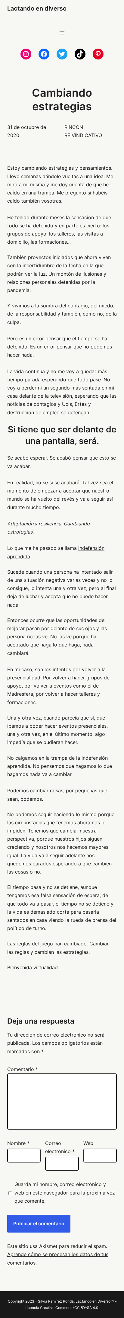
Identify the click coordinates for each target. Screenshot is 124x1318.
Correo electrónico (60, 1147)
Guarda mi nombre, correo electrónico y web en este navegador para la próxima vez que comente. (64, 1192)
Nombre (18, 1143)
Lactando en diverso (37, 8)
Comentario (22, 1069)
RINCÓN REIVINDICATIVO (83, 131)
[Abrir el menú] (62, 33)
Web (88, 1143)
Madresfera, (20, 694)
